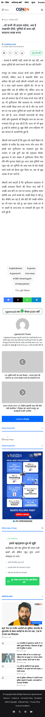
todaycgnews (23, 283)
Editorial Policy (23, 702)
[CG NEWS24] (22, 10)
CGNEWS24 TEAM (10, 44)
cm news (31, 273)
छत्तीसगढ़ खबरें (13, 20)
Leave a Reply (22, 419)
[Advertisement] (22, 239)
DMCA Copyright (11, 702)
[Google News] (22, 290)
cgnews (31, 268)
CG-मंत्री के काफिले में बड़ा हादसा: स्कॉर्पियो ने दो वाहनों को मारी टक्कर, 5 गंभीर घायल (30, 668)
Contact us (15, 698)
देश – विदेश (5, 2)
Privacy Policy (35, 702)
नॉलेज (26, 2)
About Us (6, 698)
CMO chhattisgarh (22, 278)
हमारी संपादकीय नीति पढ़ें (36, 345)
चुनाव (33, 2)
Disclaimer (38, 698)
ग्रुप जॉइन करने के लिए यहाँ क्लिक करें (24, 581)
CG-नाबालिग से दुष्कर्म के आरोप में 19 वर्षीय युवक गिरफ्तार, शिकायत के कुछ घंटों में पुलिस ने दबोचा (29, 645)
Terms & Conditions (22, 706)
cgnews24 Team (22, 334)
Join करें (38, 53)
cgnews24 (15, 273)
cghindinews (16, 268)
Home (5, 20)
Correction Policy (27, 698)
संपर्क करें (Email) (22, 345)
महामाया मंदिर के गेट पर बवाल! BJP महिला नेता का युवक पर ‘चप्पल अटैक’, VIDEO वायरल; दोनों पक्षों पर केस (30, 657)
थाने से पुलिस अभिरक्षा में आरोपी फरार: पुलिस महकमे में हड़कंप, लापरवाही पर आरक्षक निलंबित (30, 680)
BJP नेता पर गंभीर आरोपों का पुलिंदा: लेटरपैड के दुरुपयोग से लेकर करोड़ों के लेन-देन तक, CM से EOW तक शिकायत (22, 631)
